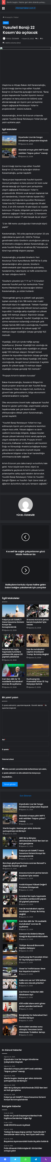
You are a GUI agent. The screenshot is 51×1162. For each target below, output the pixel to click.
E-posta (6, 749)
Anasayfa (8, 17)
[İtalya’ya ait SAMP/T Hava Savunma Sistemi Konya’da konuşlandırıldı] (13, 611)
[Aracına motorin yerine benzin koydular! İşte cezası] (38, 611)
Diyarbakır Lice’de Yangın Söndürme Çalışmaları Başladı (33, 805)
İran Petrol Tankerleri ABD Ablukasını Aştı (31, 993)
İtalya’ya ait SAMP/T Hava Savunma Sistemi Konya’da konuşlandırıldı (13, 623)
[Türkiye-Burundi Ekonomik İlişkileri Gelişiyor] (10, 949)
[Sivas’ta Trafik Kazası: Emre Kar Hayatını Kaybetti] (10, 972)
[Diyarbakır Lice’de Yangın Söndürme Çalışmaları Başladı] (9, 140)
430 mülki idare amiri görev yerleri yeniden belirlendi (32, 1005)
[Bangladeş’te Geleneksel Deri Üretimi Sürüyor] (10, 1019)
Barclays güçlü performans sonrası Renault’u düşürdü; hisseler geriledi (24, 864)
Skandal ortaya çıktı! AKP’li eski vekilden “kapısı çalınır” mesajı (32, 818)
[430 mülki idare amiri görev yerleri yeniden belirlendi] (10, 1007)
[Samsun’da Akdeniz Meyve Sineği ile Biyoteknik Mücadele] (10, 937)
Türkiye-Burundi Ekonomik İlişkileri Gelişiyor (31, 946)
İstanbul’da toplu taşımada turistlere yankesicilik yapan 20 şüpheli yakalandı (12, 653)
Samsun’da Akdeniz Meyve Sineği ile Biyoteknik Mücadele (33, 935)
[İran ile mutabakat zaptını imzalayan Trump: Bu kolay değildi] (38, 640)
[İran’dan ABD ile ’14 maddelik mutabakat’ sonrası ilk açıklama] (13, 670)
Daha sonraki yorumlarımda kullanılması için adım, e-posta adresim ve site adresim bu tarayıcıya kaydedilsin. (24, 773)
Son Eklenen (25, 795)
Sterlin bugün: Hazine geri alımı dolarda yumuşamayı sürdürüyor (22, 829)
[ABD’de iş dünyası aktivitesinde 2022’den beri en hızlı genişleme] (10, 842)
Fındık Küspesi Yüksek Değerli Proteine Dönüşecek (33, 886)
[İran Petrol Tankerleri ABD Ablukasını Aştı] (10, 995)
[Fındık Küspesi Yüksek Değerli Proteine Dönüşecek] (10, 888)
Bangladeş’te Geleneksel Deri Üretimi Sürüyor (33, 1016)
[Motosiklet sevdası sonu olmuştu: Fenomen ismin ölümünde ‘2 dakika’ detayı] (10, 1030)
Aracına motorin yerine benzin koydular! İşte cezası (38, 622)
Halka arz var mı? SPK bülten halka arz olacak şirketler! (32, 981)
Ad (4, 740)
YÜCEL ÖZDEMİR (12, 39)
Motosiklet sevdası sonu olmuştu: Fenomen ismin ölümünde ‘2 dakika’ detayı (32, 1029)
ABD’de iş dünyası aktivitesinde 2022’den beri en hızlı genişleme (33, 841)
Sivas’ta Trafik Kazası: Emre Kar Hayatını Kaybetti (32, 970)
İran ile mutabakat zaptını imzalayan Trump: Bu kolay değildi (38, 652)
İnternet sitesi (8, 759)
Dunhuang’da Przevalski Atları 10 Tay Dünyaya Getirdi (37, 681)
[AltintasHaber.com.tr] (25, 8)
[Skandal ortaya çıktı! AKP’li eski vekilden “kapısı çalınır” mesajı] (9, 153)
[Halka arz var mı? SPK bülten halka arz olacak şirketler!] (10, 984)
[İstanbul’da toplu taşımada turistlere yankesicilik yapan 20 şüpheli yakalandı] (13, 640)
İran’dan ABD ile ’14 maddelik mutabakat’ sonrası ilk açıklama (12, 681)
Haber (16, 17)
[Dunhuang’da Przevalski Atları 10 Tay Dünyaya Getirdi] (38, 670)
